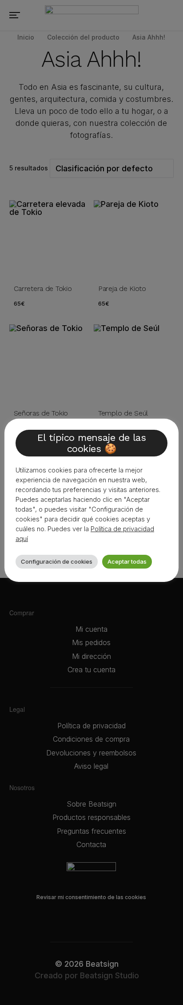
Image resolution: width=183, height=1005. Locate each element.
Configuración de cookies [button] (56, 561)
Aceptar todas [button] (127, 561)
